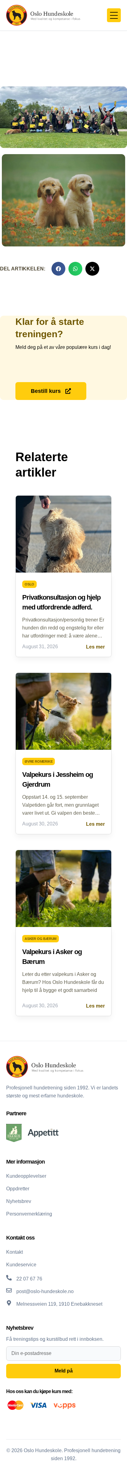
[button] (58, 269)
